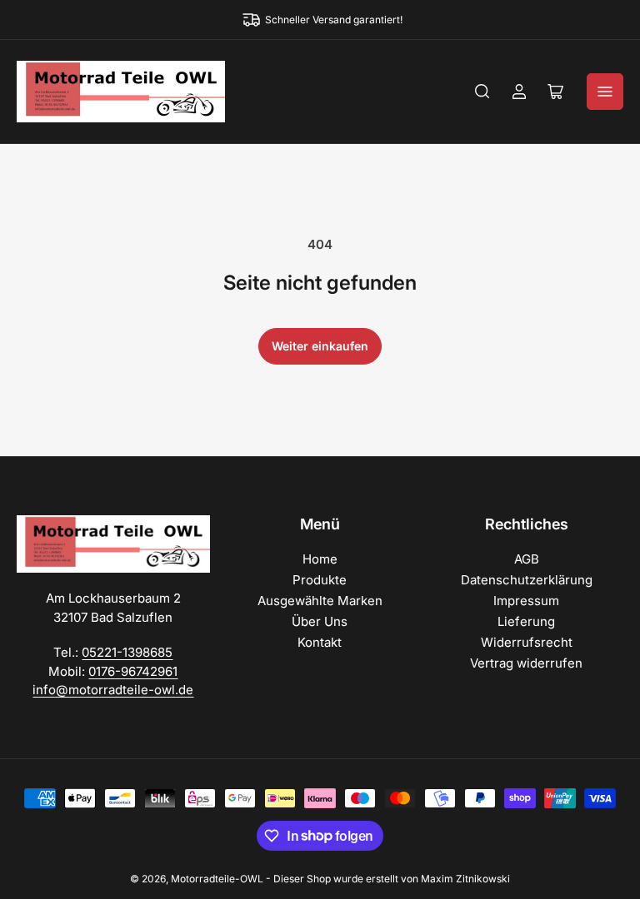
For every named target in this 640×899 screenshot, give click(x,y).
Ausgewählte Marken (320, 600)
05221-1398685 (127, 652)
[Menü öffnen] (605, 91)
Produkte (319, 580)
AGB (526, 559)
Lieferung (526, 621)
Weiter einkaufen (320, 346)
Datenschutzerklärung (526, 580)
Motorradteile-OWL (217, 878)
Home (320, 559)
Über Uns (320, 621)
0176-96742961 (133, 671)
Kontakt (320, 642)
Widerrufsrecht (526, 642)
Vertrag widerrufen (526, 663)
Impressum (526, 600)
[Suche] (482, 91)
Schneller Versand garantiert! (333, 19)
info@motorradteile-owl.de (112, 690)
